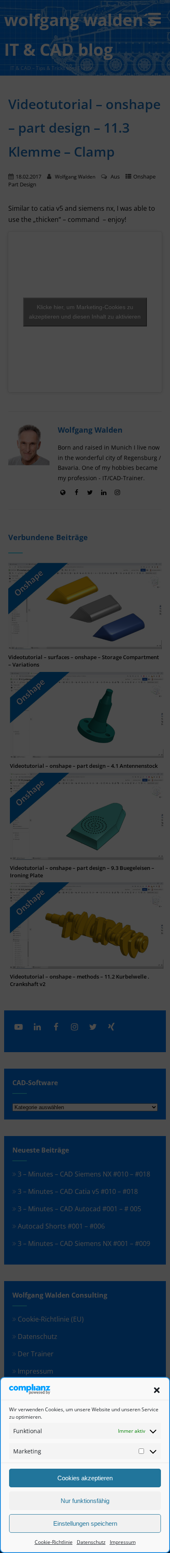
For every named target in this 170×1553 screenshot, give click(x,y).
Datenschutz (91, 1542)
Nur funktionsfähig (85, 1500)
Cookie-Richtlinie (54, 1542)
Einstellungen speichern (85, 1523)
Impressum (123, 1542)
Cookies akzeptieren (85, 1478)
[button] (157, 1390)
